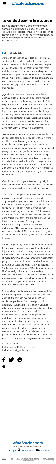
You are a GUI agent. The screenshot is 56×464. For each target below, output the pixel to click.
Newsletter (44, 450)
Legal (13, 450)
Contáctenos (27, 450)
